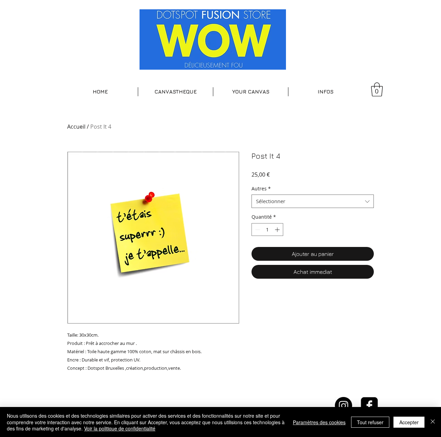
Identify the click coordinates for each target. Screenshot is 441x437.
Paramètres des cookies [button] (319, 422)
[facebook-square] (369, 405)
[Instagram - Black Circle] (343, 405)
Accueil (76, 126)
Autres (261, 188)
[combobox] (313, 201)
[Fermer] (433, 422)
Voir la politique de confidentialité (119, 428)
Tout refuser (370, 422)
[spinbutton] (267, 230)
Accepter (409, 422)
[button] (175, 91)
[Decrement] (257, 230)
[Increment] (278, 230)
